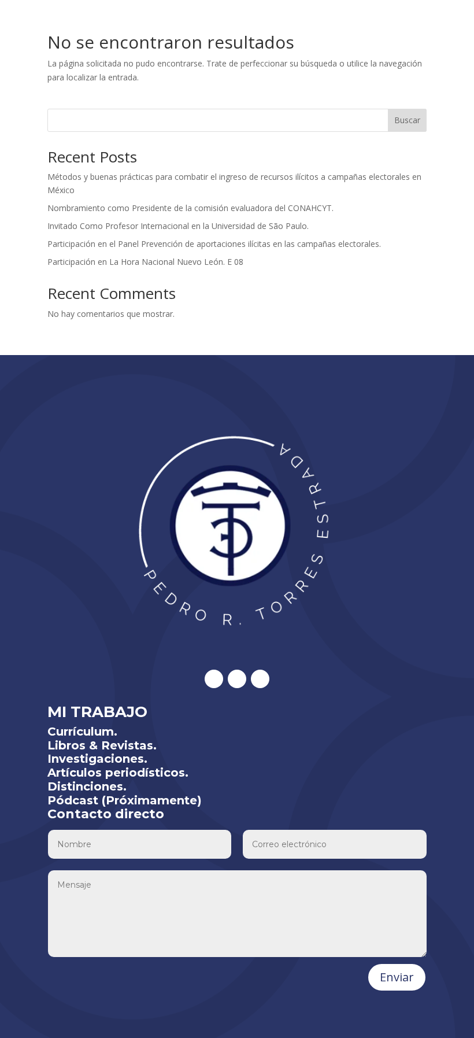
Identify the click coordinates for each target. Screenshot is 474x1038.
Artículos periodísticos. (117, 773)
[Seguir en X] (214, 679)
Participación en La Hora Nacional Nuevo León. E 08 (145, 261)
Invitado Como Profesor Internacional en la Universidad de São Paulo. (178, 225)
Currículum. (82, 731)
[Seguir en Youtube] (260, 679)
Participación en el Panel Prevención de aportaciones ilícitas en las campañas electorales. (214, 243)
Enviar (397, 977)
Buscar (407, 119)
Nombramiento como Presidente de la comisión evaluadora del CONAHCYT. (190, 207)
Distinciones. (87, 786)
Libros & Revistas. (102, 745)
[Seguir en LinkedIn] (237, 679)
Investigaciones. (97, 759)
